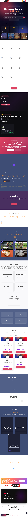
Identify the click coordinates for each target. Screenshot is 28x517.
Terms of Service (9, 509)
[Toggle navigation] (26, 1)
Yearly (16, 335)
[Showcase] (25, 1)
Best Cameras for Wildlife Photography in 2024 (13, 446)
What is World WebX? (6, 181)
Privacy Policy (13, 509)
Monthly (11, 335)
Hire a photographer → (4, 121)
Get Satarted (7, 351)
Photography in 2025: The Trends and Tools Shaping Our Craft (20, 428)
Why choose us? (13, 181)
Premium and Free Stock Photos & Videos (16, 515)
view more (14, 88)
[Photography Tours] (24, 1)
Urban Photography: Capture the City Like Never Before (7, 428)
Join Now (14, 204)
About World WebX (19, 509)
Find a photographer (10, 149)
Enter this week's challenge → (5, 104)
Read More (10, 450)
